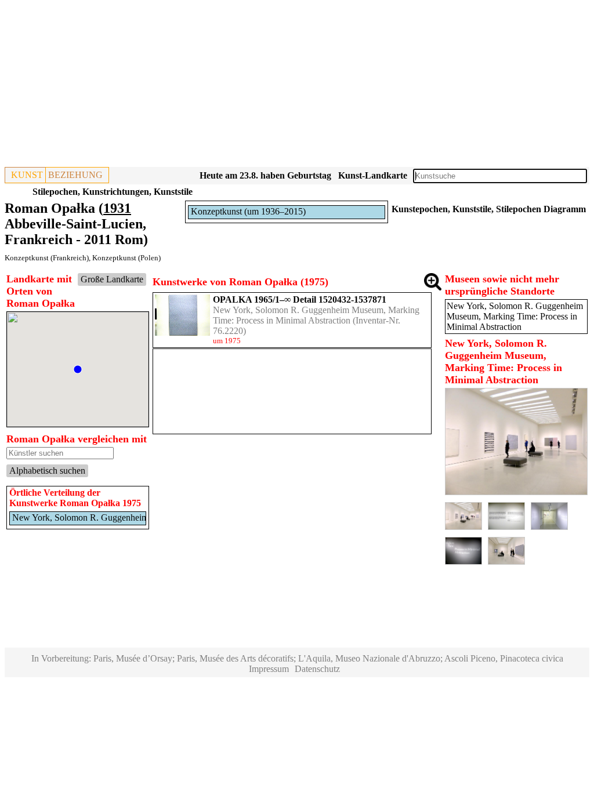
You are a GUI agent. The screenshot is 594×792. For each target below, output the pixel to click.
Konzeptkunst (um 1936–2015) (248, 211)
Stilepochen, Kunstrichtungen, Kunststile (112, 192)
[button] (77, 369)
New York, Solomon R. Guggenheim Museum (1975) (110, 517)
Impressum (269, 669)
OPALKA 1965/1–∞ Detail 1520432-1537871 (299, 299)
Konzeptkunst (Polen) (126, 257)
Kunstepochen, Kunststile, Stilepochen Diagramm (489, 209)
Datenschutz (317, 669)
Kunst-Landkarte (372, 175)
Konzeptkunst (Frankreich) (47, 257)
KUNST (27, 175)
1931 (117, 208)
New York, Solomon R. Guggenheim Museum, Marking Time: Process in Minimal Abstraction (316, 315)
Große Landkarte (112, 279)
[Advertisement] (297, 86)
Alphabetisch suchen (47, 470)
